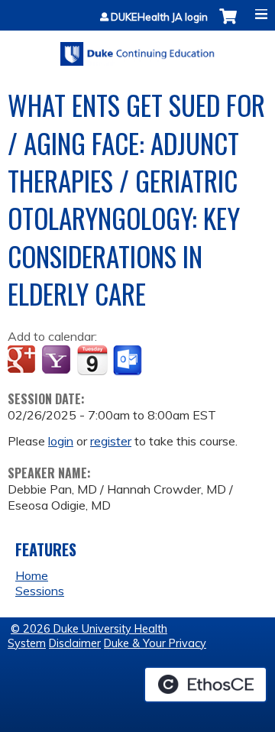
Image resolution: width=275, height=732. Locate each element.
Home (31, 575)
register (110, 441)
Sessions (39, 590)
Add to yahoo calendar (57, 360)
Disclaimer (75, 643)
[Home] (137, 48)
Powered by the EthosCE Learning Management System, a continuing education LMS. (205, 684)
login (60, 441)
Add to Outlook (128, 360)
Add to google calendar (23, 360)
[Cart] (228, 24)
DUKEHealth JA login (159, 17)
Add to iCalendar (92, 360)
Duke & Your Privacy (155, 643)
